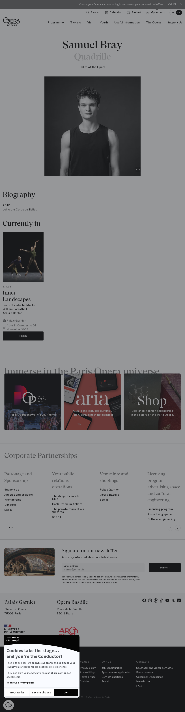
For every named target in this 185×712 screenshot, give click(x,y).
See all (8, 510)
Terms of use (88, 677)
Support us (11, 489)
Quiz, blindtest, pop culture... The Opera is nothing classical (92, 413)
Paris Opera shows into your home (33, 415)
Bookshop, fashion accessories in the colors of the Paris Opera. (152, 413)
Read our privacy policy (20, 682)
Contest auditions (112, 677)
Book (23, 336)
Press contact (144, 672)
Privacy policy (88, 668)
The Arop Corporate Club (65, 497)
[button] (8, 705)
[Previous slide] (170, 528)
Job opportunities (112, 668)
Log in (171, 4)
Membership (12, 500)
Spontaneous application (116, 672)
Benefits (10, 505)
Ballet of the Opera (92, 67)
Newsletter (143, 681)
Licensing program (160, 509)
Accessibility (87, 672)
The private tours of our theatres (68, 510)
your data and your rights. (104, 582)
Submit (165, 567)
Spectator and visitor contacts (154, 668)
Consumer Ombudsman (149, 677)
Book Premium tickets (67, 504)
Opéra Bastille (109, 495)
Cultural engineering (161, 519)
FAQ (139, 686)
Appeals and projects (18, 495)
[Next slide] (178, 528)
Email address (71, 565)
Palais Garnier (109, 489)
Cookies (84, 681)
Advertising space (159, 514)
